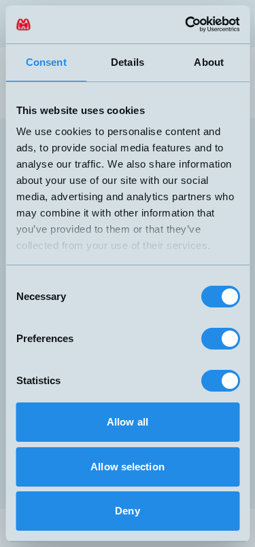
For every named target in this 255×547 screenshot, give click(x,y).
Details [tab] (127, 62)
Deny (127, 510)
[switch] (220, 339)
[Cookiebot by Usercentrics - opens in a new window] (181, 24)
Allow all (127, 422)
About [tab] (209, 62)
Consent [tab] (46, 62)
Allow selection (127, 466)
